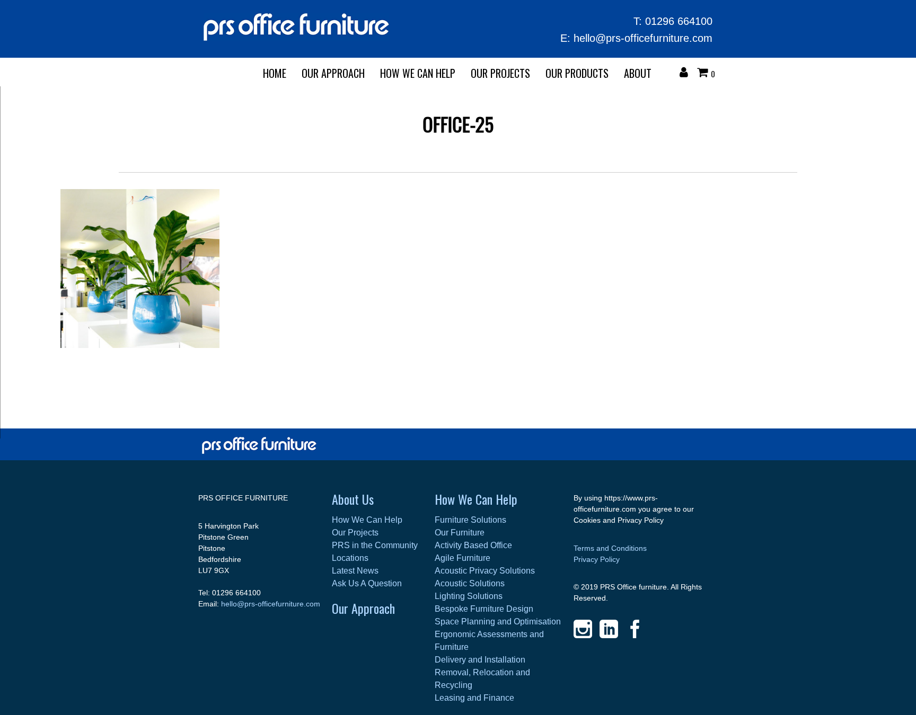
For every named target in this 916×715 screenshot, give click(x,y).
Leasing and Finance (474, 697)
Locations (350, 557)
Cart (705, 74)
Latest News (355, 570)
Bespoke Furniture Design (484, 608)
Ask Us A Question (367, 583)
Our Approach (363, 608)
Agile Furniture (462, 557)
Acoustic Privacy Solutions (485, 570)
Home (274, 73)
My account (686, 74)
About (637, 73)
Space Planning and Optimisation (498, 621)
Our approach (333, 73)
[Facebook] (635, 629)
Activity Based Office (473, 545)
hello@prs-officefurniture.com (643, 38)
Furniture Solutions (470, 519)
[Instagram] (583, 629)
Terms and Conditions (610, 548)
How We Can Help (417, 73)
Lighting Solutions (469, 596)
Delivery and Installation (480, 659)
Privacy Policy (597, 559)
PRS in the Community (375, 545)
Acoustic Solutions (470, 583)
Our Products (577, 73)
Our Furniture (460, 532)
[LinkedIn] (609, 629)
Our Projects (500, 73)
